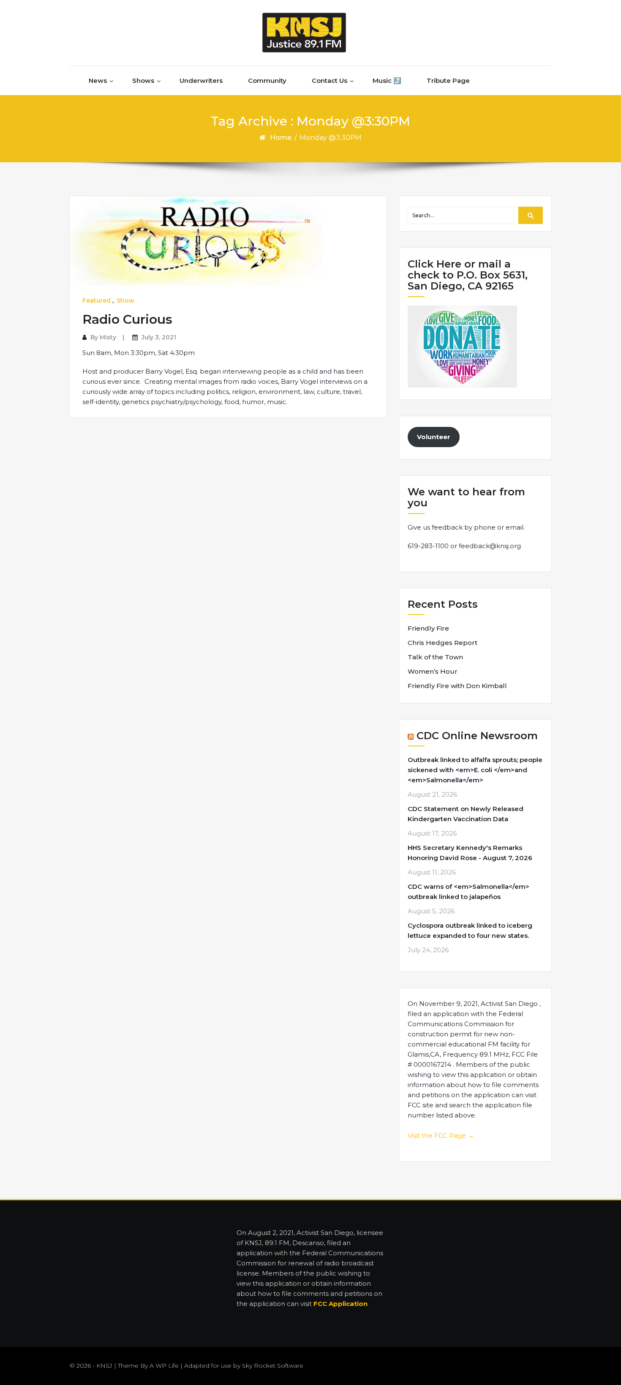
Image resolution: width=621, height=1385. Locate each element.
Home (280, 138)
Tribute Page (448, 80)
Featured (96, 300)
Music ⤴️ (387, 80)
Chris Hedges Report (442, 643)
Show (125, 300)
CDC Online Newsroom (477, 735)
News (98, 80)
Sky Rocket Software (272, 1365)
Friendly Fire (428, 628)
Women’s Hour (433, 671)
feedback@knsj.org (490, 546)
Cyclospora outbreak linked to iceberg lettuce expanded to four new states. (470, 930)
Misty (108, 337)
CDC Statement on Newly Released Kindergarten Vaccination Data (465, 814)
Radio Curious (127, 319)
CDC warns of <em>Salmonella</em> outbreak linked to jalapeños (468, 891)
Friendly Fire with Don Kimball (457, 686)
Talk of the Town (435, 657)
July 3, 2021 (159, 337)
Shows (143, 80)
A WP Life (164, 1365)
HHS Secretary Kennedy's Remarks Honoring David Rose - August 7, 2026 (470, 853)
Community (267, 80)
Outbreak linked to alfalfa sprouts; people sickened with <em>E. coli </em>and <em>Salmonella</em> (475, 770)
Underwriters (201, 80)
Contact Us (329, 80)
